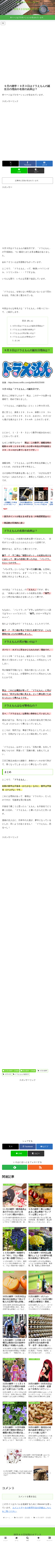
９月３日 (8, 1074)
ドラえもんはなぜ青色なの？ (24, 337)
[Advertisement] (27, 53)
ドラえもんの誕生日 (22, 1074)
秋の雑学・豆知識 (29, 1071)
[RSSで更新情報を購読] (40, 1167)
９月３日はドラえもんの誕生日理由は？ (28, 326)
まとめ (17, 340)
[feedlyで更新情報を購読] (14, 1167)
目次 (24, 321)
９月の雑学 (43, 1071)
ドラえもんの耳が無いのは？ (24, 333)
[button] (36, 170)
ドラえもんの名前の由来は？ (24, 330)
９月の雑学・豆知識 (12, 1071)
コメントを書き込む (27, 1496)
